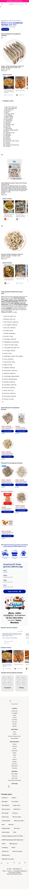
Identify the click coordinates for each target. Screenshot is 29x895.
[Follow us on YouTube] (21, 864)
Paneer (13, 847)
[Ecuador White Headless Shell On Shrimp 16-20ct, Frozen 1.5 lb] (14, 240)
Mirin (3, 824)
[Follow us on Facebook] (4, 864)
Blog (14, 731)
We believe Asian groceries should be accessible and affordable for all (14, 545)
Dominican (14, 763)
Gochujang (5, 847)
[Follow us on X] (26, 865)
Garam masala (5, 832)
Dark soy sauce (6, 809)
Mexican (14, 759)
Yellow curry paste (18, 820)
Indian (14, 755)
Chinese (14, 744)
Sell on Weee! (14, 773)
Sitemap (14, 726)
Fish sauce (16, 828)
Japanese (14, 746)
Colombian (14, 768)
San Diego (14, 719)
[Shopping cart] (26, 4)
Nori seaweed (5, 805)
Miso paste (5, 801)
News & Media (14, 738)
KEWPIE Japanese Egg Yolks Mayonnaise (12, 839)
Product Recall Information (14, 780)
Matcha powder (6, 828)
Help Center (14, 778)
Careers (14, 734)
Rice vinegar (5, 813)
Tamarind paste (6, 820)
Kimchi (3, 843)
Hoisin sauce (5, 816)
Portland (14, 717)
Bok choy (11, 824)
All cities (15, 724)
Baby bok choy (13, 843)
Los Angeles (14, 713)
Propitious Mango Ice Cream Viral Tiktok (12, 836)
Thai (14, 757)
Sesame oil (4, 797)
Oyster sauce (16, 805)
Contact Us (14, 776)
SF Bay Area (14, 711)
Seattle (14, 715)
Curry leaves (15, 801)
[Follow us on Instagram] (10, 864)
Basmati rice (17, 809)
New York (14, 721)
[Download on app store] (14, 785)
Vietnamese (14, 750)
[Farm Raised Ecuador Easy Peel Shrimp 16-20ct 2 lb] (14, 168)
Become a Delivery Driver (14, 736)
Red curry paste (17, 816)
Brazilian (14, 761)
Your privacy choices (14, 872)
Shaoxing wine (5, 855)
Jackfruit (14, 797)
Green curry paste (17, 851)
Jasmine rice (5, 851)
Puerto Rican (14, 766)
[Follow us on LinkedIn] (16, 865)
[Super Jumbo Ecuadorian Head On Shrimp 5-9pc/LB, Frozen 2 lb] (14, 52)
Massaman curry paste (8, 859)
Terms (4, 871)
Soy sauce (15, 813)
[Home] (4, 4)
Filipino (14, 752)
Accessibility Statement (19, 871)
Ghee (14, 832)
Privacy (10, 871)
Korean (14, 748)
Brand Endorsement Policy (14, 874)
